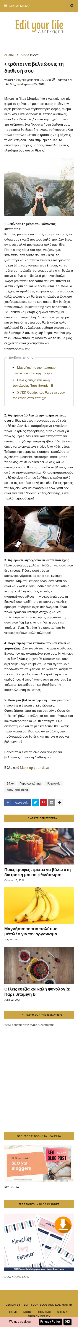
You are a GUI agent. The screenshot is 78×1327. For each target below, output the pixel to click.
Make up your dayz (34, 768)
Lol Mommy (64, 1304)
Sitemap (63, 1312)
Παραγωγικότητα (30, 783)
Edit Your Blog (35, 1304)
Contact (45, 1312)
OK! (67, 1321)
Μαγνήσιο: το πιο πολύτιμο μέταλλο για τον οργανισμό (31, 931)
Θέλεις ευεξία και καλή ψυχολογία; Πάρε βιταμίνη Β (37, 991)
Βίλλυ (34, 55)
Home (13, 1312)
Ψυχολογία (53, 783)
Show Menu (19, 6)
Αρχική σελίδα (16, 55)
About (28, 1312)
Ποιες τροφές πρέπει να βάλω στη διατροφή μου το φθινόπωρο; (37, 871)
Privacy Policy (39, 1316)
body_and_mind (17, 789)
